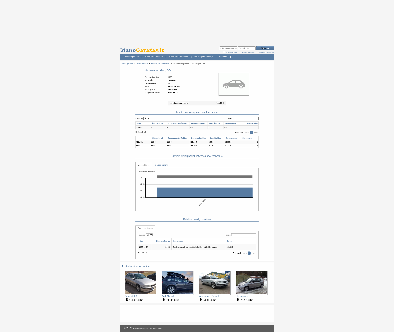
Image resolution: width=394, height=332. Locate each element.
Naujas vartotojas (248, 52)
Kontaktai (223, 57)
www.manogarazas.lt (140, 328)
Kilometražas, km (163, 241)
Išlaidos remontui (162, 165)
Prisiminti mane (232, 52)
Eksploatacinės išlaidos (177, 123)
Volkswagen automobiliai (160, 64)
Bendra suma (230, 123)
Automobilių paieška (154, 57)
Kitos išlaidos (214, 123)
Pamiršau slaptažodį (266, 52)
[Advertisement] (197, 21)
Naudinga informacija (203, 57)
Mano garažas (127, 64)
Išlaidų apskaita (132, 57)
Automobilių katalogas (178, 57)
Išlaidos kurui (157, 123)
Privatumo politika (156, 328)
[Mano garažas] (143, 48)
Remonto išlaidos (198, 123)
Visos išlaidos (143, 165)
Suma (229, 241)
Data (139, 123)
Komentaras (178, 241)
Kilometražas (252, 123)
